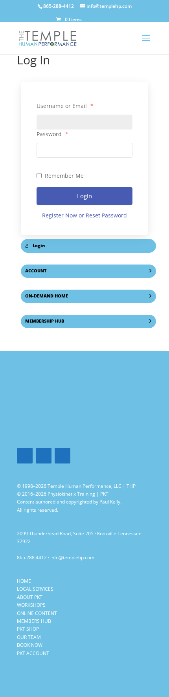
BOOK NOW (29, 645)
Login (84, 196)
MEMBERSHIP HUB (44, 321)
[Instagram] (62, 455)
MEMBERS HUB (34, 621)
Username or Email (65, 105)
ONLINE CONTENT (37, 613)
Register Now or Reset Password (84, 215)
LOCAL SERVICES (35, 589)
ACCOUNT (36, 271)
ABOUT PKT (29, 597)
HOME (24, 581)
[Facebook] (25, 455)
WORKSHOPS (31, 605)
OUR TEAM (29, 637)
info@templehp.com (72, 557)
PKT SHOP (28, 629)
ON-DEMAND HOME (46, 296)
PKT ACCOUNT (33, 653)
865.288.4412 (32, 557)
